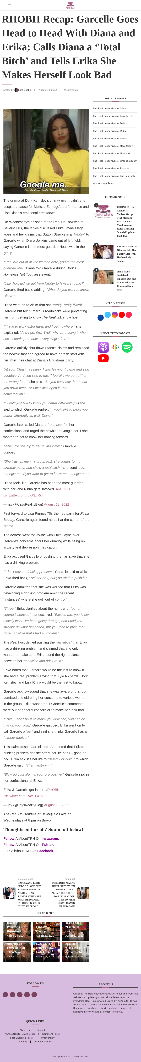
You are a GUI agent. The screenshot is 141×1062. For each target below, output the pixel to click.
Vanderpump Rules (103, 183)
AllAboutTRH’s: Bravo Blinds (20, 1033)
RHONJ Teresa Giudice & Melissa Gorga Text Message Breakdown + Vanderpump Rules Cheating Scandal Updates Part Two (126, 221)
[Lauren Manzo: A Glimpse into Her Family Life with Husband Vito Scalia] (103, 252)
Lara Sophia (25, 89)
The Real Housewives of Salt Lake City (114, 176)
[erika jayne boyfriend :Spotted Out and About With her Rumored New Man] (103, 277)
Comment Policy (51, 1033)
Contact (40, 1030)
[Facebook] (5, 994)
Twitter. (48, 845)
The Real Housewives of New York (111, 153)
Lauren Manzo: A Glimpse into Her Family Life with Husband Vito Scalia (127, 253)
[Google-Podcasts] (115, 343)
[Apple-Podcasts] (103, 343)
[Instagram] (20, 994)
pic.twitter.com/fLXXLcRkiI (23, 495)
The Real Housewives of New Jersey (113, 145)
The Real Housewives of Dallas (110, 123)
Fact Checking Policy (21, 1037)
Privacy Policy (47, 1037)
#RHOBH (63, 489)
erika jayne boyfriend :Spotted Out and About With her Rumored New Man (126, 280)
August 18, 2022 (56, 504)
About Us (25, 1030)
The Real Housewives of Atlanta (110, 108)
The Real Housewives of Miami (110, 138)
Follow (8, 838)
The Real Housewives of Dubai (109, 131)
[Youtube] (103, 354)
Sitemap (22, 1041)
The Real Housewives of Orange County (115, 160)
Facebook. (45, 851)
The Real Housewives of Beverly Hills (113, 116)
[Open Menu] (9, 5)
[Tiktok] (27, 994)
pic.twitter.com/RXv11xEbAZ (25, 796)
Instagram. (50, 838)
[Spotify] (127, 343)
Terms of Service (43, 1041)
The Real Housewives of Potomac (111, 168)
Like (6, 851)
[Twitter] (12, 994)
